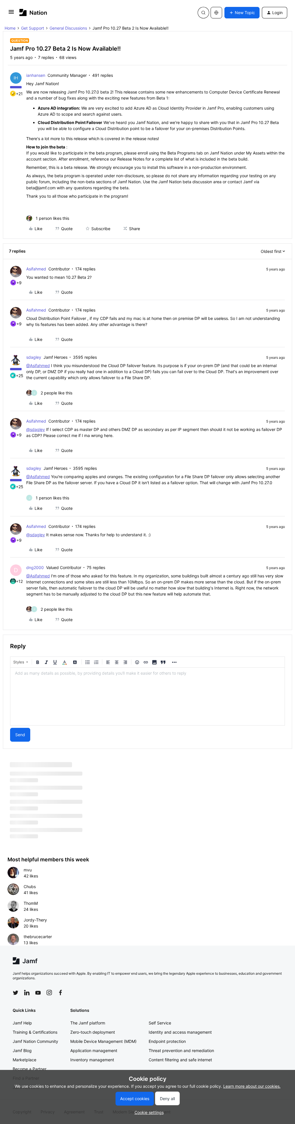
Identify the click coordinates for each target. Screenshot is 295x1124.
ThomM (31, 903)
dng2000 (35, 567)
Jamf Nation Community (35, 1041)
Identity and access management (180, 1032)
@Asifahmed (38, 365)
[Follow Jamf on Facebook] (60, 992)
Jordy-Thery (35, 919)
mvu (28, 869)
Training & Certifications (35, 1032)
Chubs (30, 886)
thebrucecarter (38, 936)
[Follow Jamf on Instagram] (49, 992)
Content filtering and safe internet (180, 1059)
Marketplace (24, 1059)
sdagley (33, 357)
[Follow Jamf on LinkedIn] (27, 992)
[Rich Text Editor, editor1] (147, 696)
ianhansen (35, 75)
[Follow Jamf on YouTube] (38, 993)
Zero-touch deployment (92, 1032)
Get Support (32, 28)
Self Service (160, 1022)
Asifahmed (36, 268)
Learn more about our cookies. (252, 1086)
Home (10, 28)
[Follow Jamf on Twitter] (15, 993)
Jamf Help (22, 1022)
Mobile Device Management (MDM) (103, 1041)
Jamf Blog (22, 1050)
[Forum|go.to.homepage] (33, 12)
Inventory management (92, 1059)
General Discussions (68, 28)
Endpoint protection (167, 1041)
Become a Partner (29, 1068)
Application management (93, 1050)
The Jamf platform (87, 1022)
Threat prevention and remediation (181, 1050)
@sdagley (35, 429)
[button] (11, 13)
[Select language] (216, 12)
